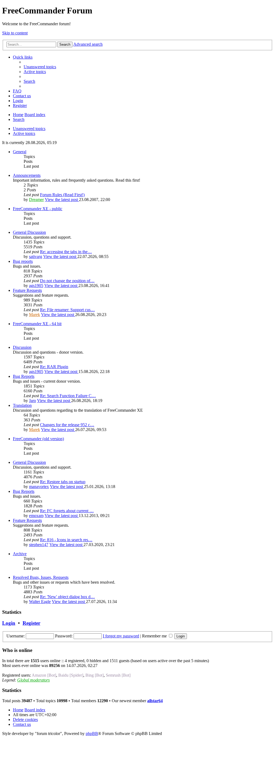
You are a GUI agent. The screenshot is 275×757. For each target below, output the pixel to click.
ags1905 (36, 285)
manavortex (39, 486)
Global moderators (33, 680)
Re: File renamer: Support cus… (67, 309)
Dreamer (36, 199)
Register (31, 623)
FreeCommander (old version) (38, 438)
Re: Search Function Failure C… (68, 395)
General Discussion (29, 232)
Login (8, 623)
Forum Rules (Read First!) (62, 194)
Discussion (22, 347)
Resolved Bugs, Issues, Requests (40, 577)
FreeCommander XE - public (37, 208)
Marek (34, 314)
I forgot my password (121, 636)
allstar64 (155, 700)
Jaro (32, 400)
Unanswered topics (29, 128)
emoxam (36, 515)
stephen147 (38, 544)
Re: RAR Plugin (54, 366)
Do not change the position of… (67, 280)
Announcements (27, 175)
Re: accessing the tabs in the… (66, 251)
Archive (20, 553)
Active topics (24, 133)
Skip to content (15, 33)
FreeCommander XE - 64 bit (37, 323)
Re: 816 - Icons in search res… (66, 539)
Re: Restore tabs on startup (62, 481)
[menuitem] (40, 66)
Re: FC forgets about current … (67, 510)
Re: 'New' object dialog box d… (67, 596)
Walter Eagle (40, 601)
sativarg (35, 256)
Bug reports (23, 261)
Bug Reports (23, 376)
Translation (22, 405)
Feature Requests (27, 290)
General (19, 151)
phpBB (92, 733)
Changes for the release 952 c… (67, 424)
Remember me (155, 636)
